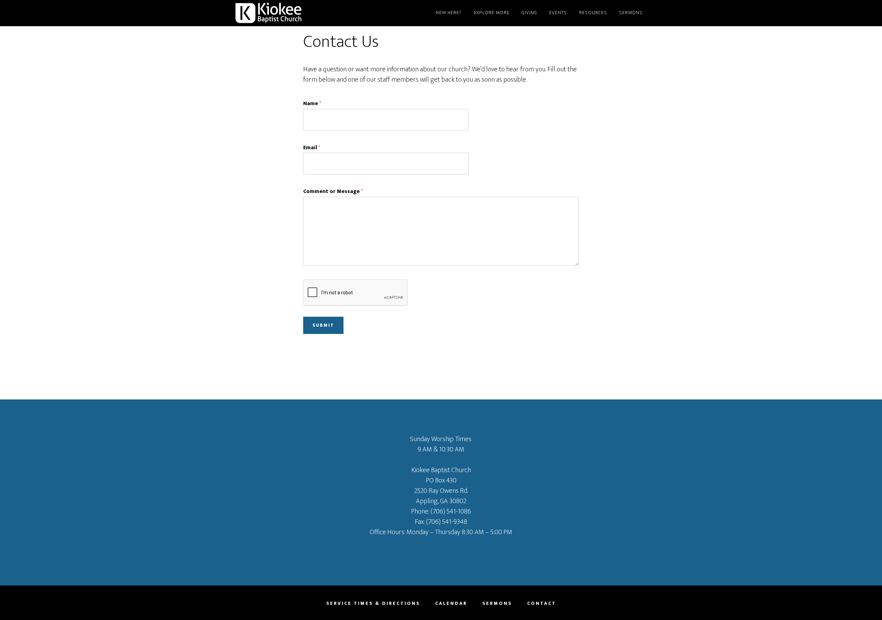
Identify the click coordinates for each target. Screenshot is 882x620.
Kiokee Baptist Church (296, 13)
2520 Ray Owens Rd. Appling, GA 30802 (441, 496)
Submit (323, 325)
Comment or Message (333, 191)
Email (311, 148)
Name (312, 104)
